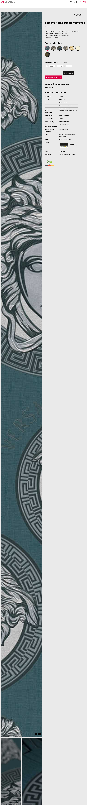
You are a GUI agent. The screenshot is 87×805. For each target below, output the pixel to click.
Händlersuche (69, 73)
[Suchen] (74, 2)
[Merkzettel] (76, 2)
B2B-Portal (82, 1)
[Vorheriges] (36, 734)
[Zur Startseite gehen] (14, 2)
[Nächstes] (39, 734)
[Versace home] (79, 14)
